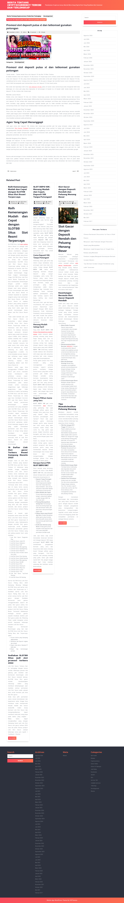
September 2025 (89, 76)
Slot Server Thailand (21, 128)
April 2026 (87, 50)
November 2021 (89, 210)
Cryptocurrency (95, 761)
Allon (24, 32)
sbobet (93, 774)
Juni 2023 (87, 177)
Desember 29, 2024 (66, 201)
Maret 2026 (87, 54)
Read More (12, 738)
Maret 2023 (87, 188)
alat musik (94, 755)
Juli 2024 (86, 128)
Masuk (65, 755)
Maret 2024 (87, 143)
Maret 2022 (87, 203)
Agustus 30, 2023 (15, 201)
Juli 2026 (86, 39)
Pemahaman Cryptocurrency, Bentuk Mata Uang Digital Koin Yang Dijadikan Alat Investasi (73, 5)
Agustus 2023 (88, 169)
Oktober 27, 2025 (40, 201)
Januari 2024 (88, 150)
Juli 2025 (86, 84)
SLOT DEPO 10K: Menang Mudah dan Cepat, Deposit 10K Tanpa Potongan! (42, 191)
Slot (92, 777)
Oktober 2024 (88, 117)
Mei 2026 (86, 46)
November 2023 (89, 158)
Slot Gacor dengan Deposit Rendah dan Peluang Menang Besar (67, 191)
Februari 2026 (88, 58)
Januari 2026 (88, 61)
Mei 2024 (86, 136)
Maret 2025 (87, 98)
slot (44, 405)
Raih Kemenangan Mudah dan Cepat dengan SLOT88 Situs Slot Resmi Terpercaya (17, 191)
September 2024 (89, 121)
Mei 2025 (86, 91)
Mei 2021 (86, 217)
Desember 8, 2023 (14, 32)
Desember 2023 (88, 154)
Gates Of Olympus (96, 766)
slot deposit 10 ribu (35, 87)
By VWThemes (72, 900)
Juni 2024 (87, 132)
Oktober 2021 (88, 214)
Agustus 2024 (88, 124)
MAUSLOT (70, 346)
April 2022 (87, 199)
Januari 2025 (88, 106)
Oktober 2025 (88, 72)
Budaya (93, 758)
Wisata (93, 791)
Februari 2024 (88, 147)
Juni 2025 (87, 87)
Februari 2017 (88, 221)
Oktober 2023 (88, 162)
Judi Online (94, 769)
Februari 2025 (88, 102)
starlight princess (96, 783)
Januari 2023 (88, 195)
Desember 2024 (88, 110)
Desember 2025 (88, 65)
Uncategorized (47, 16)
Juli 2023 (86, 173)
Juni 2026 (87, 43)
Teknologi (93, 785)
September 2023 (89, 165)
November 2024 (89, 113)
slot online (24, 244)
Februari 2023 (88, 191)
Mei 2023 (86, 180)
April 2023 (87, 184)
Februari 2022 (88, 206)
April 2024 (87, 139)
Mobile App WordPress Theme (57, 900)
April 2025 (87, 95)
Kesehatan (94, 772)
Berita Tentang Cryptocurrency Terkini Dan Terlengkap (24, 5)
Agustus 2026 (88, 35)
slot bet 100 (94, 780)
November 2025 (89, 69)
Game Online (94, 764)
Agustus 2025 (88, 80)
